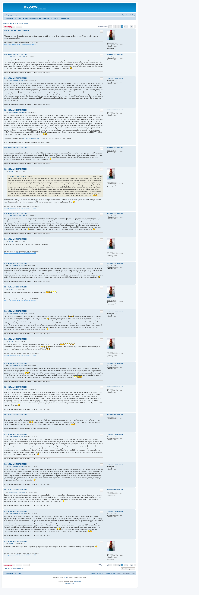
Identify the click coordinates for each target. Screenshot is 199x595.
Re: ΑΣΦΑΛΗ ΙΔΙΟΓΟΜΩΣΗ (16, 30)
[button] (110, 26)
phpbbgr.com (77, 581)
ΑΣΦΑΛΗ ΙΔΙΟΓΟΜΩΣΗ (15, 23)
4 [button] (124, 27)
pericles (109, 41)
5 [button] (127, 27)
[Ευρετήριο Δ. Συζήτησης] (14, 7)
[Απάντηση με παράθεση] (101, 31)
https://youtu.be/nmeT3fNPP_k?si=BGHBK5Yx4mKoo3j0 (20, 44)
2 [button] (119, 27)
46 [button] (132, 27)
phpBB (65, 577)
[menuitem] (10, 14)
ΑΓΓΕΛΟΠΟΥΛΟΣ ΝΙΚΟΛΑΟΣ (115, 54)
